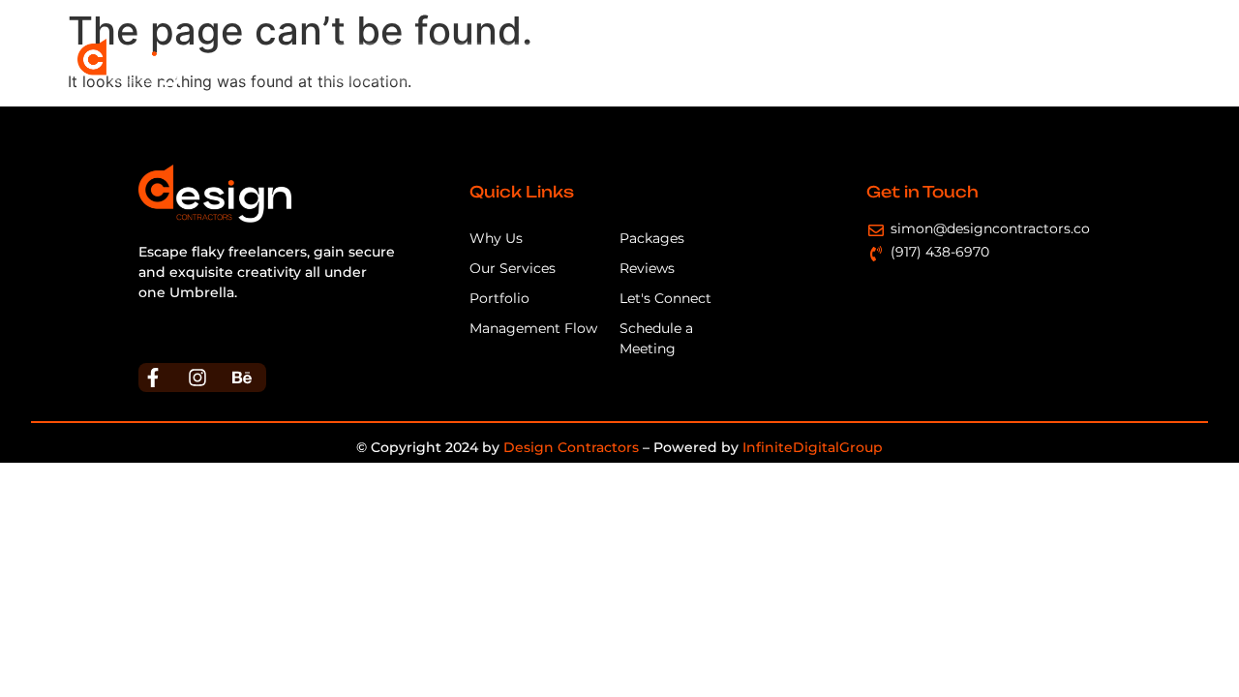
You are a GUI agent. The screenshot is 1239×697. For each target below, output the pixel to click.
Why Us (434, 62)
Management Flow (673, 62)
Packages (889, 62)
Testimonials (995, 62)
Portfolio (797, 62)
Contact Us (1107, 62)
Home (357, 62)
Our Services (534, 62)
